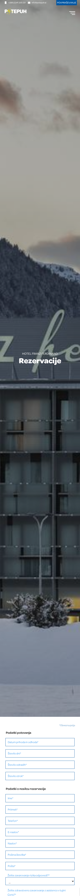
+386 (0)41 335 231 (17, 2)
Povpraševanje (66, 2)
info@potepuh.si (39, 2)
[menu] (72, 13)
